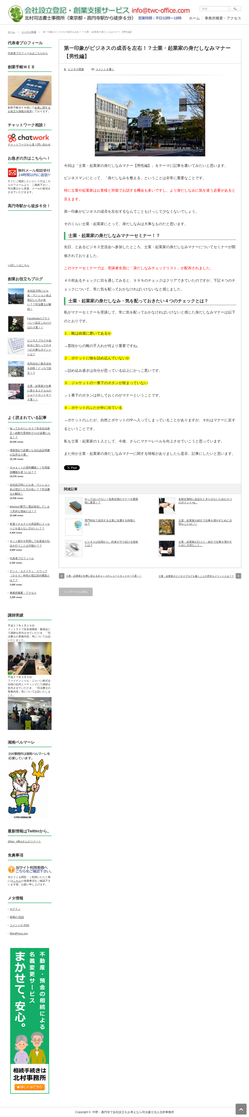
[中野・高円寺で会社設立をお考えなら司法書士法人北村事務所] (100, 21)
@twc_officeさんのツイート (24, 841)
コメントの (19, 925)
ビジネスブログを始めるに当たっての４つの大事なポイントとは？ (39, 347)
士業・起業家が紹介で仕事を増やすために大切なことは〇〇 (205, 522)
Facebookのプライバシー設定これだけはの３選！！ (39, 323)
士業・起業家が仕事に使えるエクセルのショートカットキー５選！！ (39, 392)
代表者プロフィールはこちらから (28, 53)
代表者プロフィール (22, 558)
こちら (17, 880)
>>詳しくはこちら (18, 265)
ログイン (15, 908)
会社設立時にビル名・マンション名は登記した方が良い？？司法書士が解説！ (39, 299)
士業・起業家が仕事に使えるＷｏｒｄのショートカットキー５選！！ (104, 576)
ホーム (194, 18)
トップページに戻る (76, 591)
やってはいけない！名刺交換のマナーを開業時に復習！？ (111, 501)
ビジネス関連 (29, 32)
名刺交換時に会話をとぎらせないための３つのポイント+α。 (205, 501)
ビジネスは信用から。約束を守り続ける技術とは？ (111, 543)
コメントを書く (105, 69)
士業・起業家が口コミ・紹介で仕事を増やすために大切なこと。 (205, 543)
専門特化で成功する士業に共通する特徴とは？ (110, 522)
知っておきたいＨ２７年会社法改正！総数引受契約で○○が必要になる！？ (30, 433)
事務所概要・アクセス (223, 18)
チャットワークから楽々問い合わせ (29, 144)
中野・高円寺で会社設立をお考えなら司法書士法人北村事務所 (133, 1112)
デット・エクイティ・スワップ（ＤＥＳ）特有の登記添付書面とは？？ (30, 576)
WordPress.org (19, 933)
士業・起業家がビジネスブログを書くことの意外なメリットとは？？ (196, 576)
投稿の (17, 916)
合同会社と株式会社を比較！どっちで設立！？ (39, 368)
